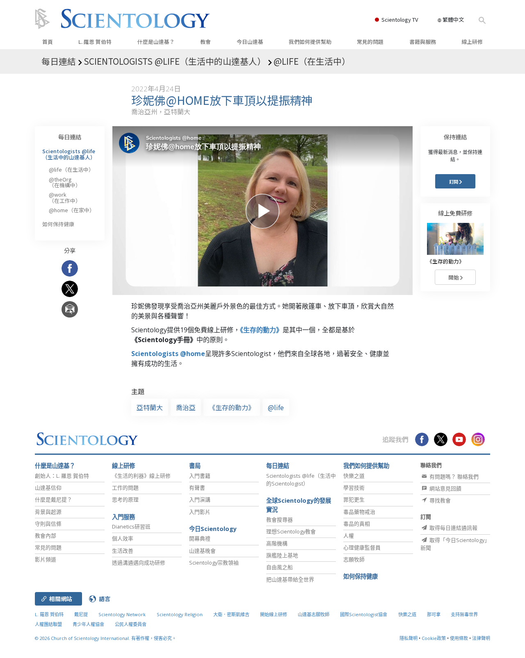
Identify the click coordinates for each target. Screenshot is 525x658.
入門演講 (199, 499)
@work (65, 197)
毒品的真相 (356, 523)
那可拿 (434, 614)
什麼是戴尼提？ (53, 499)
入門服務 (123, 517)
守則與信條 (48, 523)
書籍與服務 (422, 41)
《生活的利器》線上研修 (141, 475)
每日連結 (69, 136)
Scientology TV (399, 19)
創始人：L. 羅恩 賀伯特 (62, 475)
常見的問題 (370, 41)
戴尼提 (81, 614)
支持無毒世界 (464, 614)
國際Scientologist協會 (363, 614)
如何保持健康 (58, 224)
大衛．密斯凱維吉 (231, 614)
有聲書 (197, 487)
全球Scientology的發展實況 (298, 505)
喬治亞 (186, 407)
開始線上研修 (273, 614)
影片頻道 (45, 559)
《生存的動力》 (261, 329)
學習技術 (354, 487)
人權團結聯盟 (48, 624)
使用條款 (459, 638)
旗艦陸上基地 (282, 555)
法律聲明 (481, 638)
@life (276, 407)
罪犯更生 (354, 499)
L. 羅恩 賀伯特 (95, 41)
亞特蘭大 (150, 407)
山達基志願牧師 (313, 614)
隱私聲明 (408, 638)
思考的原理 (125, 499)
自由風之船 (279, 567)
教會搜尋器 (279, 519)
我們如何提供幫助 (310, 41)
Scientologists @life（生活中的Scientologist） (301, 479)
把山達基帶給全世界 (290, 579)
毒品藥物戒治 (359, 511)
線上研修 (472, 41)
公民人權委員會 (130, 624)
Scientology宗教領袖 (214, 562)
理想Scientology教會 (291, 531)
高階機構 (277, 543)
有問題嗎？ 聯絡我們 (453, 476)
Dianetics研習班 (131, 526)
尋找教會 (439, 500)
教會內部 (45, 535)
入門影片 (199, 511)
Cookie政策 (434, 638)
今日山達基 (250, 41)
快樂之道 (354, 475)
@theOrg (65, 182)
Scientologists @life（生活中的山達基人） (69, 154)
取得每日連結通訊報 (452, 527)
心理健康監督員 (362, 547)
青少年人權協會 (88, 624)
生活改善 (122, 550)
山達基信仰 (48, 487)
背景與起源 (48, 511)
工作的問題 (125, 487)
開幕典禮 (199, 538)
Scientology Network (122, 614)
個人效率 (122, 538)
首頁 (47, 41)
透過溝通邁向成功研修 (138, 562)
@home (72, 210)
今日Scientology (213, 529)
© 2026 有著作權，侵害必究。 (105, 638)
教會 (205, 41)
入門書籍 (199, 475)
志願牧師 (354, 559)
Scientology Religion (180, 614)
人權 (348, 535)
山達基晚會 (202, 550)
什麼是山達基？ (156, 41)
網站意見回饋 (444, 488)
